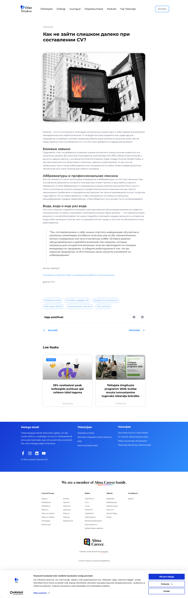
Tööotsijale (46, 9)
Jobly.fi (131, 499)
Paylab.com (68, 521)
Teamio (66, 502)
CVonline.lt (89, 499)
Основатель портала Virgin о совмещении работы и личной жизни (78, 275)
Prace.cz (45, 510)
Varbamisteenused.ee (94, 528)
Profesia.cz (46, 506)
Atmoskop (46, 521)
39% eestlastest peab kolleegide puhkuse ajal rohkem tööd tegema (67, 389)
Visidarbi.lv (89, 513)
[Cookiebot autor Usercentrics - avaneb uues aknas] (16, 593)
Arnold (66, 499)
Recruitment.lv (91, 524)
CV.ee (87, 506)
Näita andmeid (40, 593)
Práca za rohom (48, 513)
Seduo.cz (67, 506)
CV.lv (87, 502)
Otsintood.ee (90, 517)
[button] (134, 317)
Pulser (109, 517)
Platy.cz (66, 513)
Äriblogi (61, 9)
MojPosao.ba (111, 502)
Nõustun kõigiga (166, 577)
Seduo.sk (67, 510)
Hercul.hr (110, 510)
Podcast (111, 9)
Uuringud (74, 9)
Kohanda (165, 584)
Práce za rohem (48, 517)
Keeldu (167, 591)
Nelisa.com (46, 524)
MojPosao (110, 499)
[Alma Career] (94, 542)
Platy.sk (66, 517)
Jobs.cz (45, 499)
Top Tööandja (128, 9)
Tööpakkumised (93, 9)
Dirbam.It (89, 510)
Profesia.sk (46, 502)
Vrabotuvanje (112, 506)
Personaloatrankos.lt (93, 521)
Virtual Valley (111, 513)
